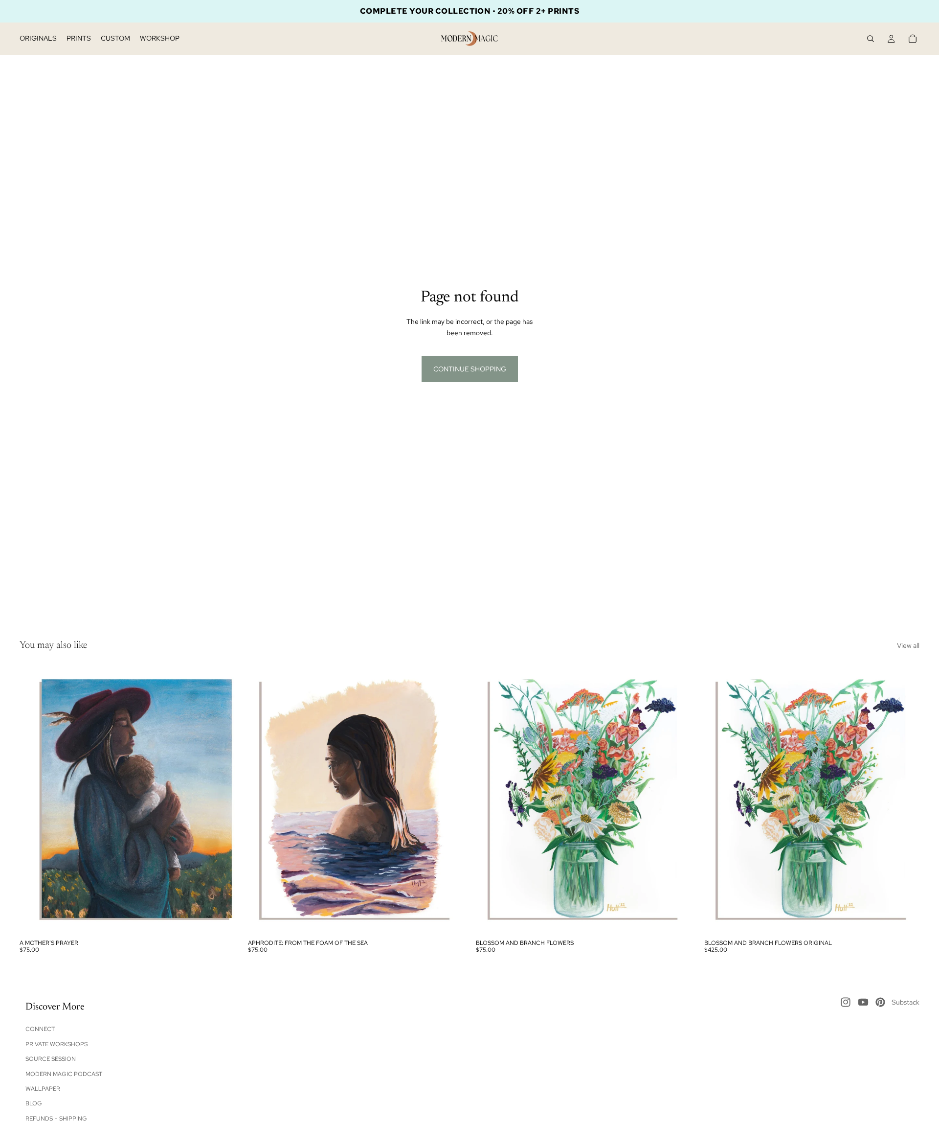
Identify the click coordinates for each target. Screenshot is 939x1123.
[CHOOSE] (220, 919)
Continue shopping (469, 369)
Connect (40, 1029)
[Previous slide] (34, 799)
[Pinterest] (880, 1002)
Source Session (50, 1059)
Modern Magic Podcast (63, 1074)
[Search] (870, 38)
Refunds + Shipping (56, 1119)
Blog (33, 1104)
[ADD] (448, 919)
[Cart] (912, 38)
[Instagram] (845, 1002)
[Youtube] (863, 1002)
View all (908, 645)
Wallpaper (42, 1089)
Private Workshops (56, 1044)
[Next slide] (220, 799)
